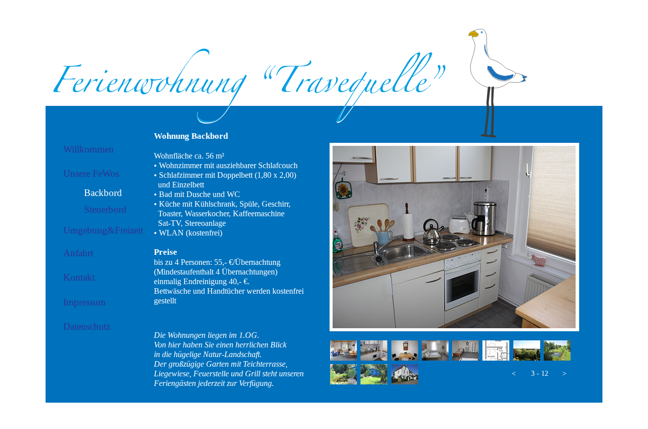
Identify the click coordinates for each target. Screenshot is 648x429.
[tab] (343, 350)
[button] (513, 374)
